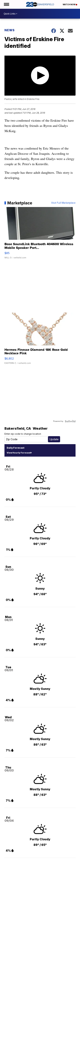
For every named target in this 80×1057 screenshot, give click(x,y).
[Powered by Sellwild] (70, 421)
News (9, 30)
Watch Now (69, 4)
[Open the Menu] (6, 4)
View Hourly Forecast (19, 452)
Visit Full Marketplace (63, 203)
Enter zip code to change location (22, 433)
